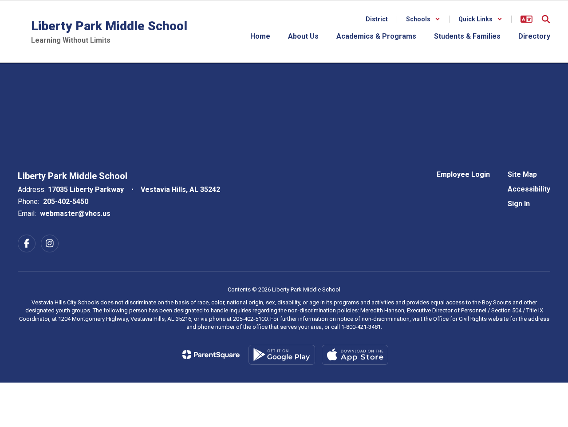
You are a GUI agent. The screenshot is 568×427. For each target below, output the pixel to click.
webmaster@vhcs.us (75, 213)
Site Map (522, 174)
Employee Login (463, 174)
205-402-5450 (65, 201)
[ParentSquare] (211, 354)
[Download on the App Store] (355, 355)
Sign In (519, 204)
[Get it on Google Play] (281, 355)
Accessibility (529, 189)
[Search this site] (545, 19)
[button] (423, 19)
